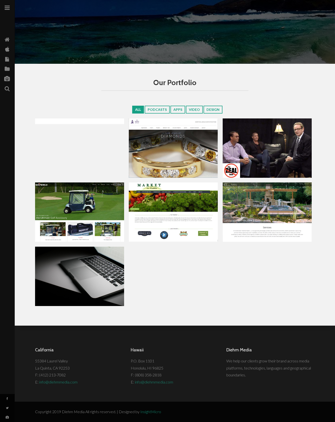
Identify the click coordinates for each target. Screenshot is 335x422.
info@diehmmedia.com (58, 382)
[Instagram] (7, 417)
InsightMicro (150, 411)
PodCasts (157, 109)
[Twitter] (7, 408)
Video (194, 109)
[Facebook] (7, 398)
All (138, 109)
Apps (177, 109)
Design (212, 109)
